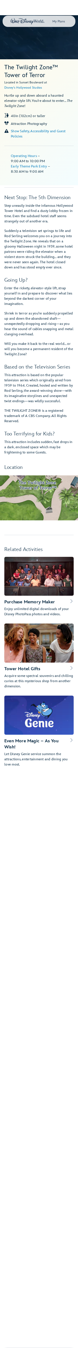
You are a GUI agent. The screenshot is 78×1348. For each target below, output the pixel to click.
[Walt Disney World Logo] (27, 21)
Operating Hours (24, 156)
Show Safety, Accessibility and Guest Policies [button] (38, 134)
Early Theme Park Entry (29, 166)
